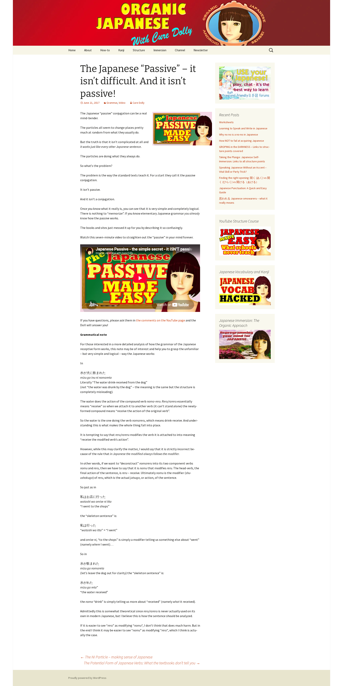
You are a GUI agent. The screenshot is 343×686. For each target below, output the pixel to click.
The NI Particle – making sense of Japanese (116, 656)
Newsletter (201, 50)
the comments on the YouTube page (160, 320)
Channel (180, 50)
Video (122, 102)
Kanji (121, 50)
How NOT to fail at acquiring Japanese (241, 140)
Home (72, 50)
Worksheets (226, 122)
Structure (139, 50)
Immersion (159, 50)
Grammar (112, 102)
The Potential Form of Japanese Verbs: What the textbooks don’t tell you (142, 662)
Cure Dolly (139, 102)
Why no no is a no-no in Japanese (238, 134)
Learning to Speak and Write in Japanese (243, 128)
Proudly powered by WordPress (87, 678)
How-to (105, 50)
